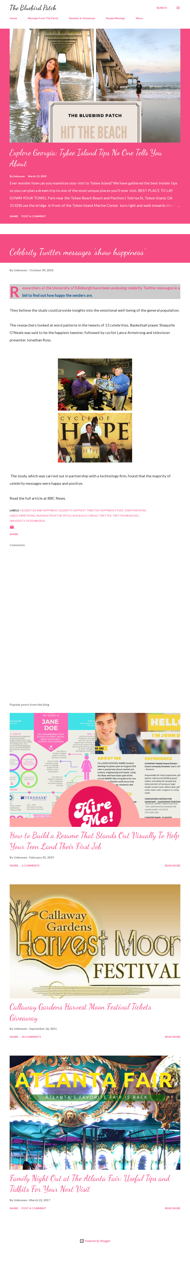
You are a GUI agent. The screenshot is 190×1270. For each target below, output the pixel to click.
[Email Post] (12, 528)
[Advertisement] (95, 671)
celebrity (65, 510)
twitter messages (125, 515)
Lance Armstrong (22, 515)
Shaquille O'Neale (85, 515)
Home (13, 18)
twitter (105, 515)
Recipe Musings (115, 18)
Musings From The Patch (43, 18)
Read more (172, 865)
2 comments (30, 865)
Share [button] (14, 216)
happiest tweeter (86, 510)
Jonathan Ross (135, 510)
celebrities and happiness (38, 510)
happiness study (111, 510)
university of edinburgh (27, 520)
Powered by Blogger (97, 1241)
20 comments (31, 1036)
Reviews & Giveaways (82, 18)
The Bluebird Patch (33, 8)
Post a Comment (34, 216)
